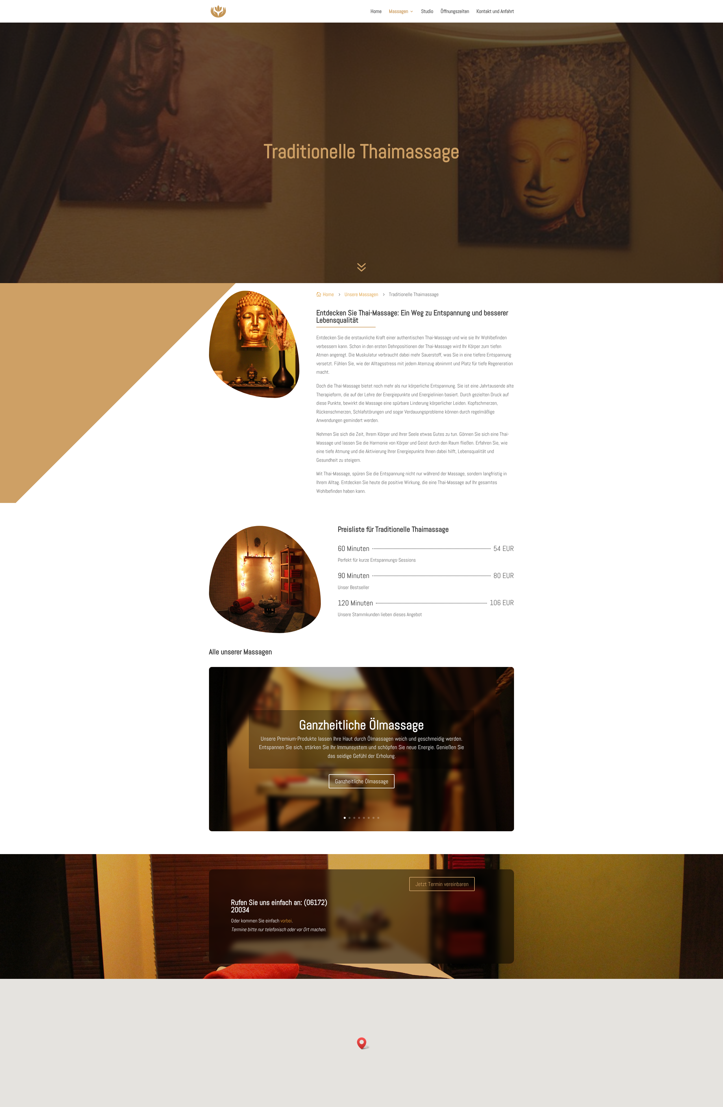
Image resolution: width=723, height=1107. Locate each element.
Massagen (398, 11)
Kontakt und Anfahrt (495, 11)
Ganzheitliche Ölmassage (361, 724)
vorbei (286, 920)
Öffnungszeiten (455, 11)
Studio (427, 11)
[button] (363, 1043)
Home (376, 11)
